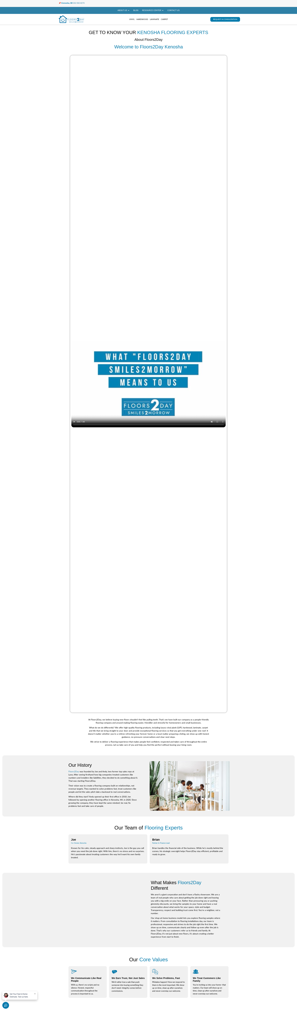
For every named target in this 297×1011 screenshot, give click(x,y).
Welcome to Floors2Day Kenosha (148, 46)
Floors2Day (73, 772)
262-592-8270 (79, 3)
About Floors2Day (148, 39)
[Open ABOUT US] (129, 10)
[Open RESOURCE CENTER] (163, 10)
